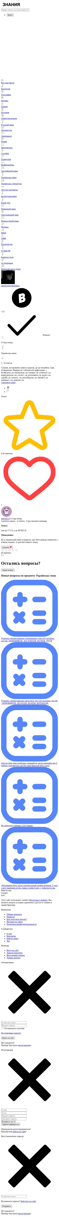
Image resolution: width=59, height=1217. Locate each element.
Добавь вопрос (13, 958)
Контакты (11, 936)
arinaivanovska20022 (10, 286)
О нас (9, 933)
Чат (8, 941)
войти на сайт (19, 1131)
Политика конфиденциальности (22, 924)
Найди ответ (12, 938)
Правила (11, 917)
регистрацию (24, 1045)
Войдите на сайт (28, 1201)
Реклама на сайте (15, 922)
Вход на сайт (13, 950)
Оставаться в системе (14, 1028)
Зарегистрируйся (15, 953)
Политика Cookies (38, 900)
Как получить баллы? (17, 919)
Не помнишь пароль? (11, 1033)
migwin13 (5, 518)
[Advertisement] (29, 48)
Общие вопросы (14, 914)
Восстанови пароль (16, 955)
